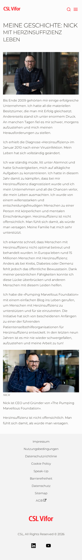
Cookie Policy (41, 463)
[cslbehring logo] (12, 9)
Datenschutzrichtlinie (41, 456)
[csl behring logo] (41, 518)
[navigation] (75, 9)
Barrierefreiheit (41, 478)
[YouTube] (48, 545)
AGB (39, 500)
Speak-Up (41, 471)
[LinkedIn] (33, 545)
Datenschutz (41, 486)
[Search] (68, 9)
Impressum (41, 441)
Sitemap (41, 493)
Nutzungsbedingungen (41, 449)
